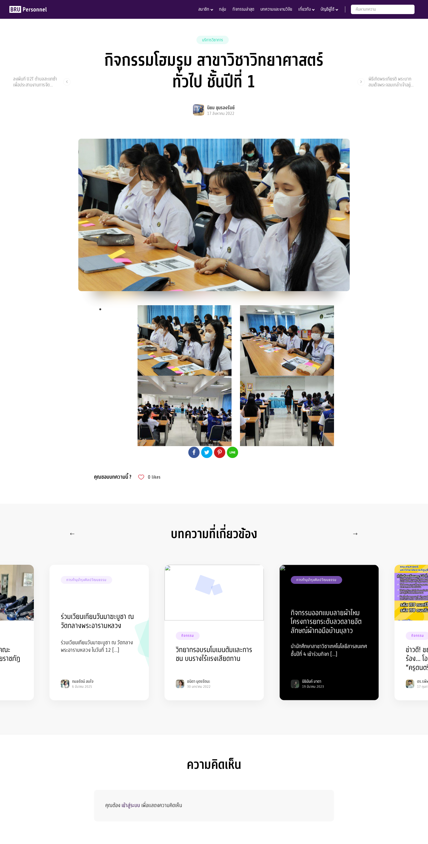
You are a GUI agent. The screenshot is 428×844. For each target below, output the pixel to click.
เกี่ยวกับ (304, 9)
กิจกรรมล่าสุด (243, 9)
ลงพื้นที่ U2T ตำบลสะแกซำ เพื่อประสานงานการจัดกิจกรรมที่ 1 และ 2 (35, 81)
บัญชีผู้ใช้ (327, 9)
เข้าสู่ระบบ (131, 805)
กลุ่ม (222, 9)
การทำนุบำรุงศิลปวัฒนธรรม (86, 580)
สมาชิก (203, 9)
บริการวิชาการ (212, 40)
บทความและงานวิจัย (276, 9)
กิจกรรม (187, 635)
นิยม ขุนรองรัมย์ (221, 107)
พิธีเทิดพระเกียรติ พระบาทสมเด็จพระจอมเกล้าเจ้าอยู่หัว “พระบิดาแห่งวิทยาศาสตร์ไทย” (391, 81)
